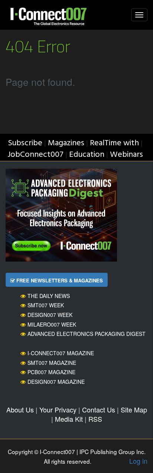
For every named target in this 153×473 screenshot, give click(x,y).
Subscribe (25, 143)
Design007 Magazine (56, 381)
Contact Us (98, 409)
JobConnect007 (35, 154)
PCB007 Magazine (51, 372)
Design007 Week (49, 314)
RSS (95, 419)
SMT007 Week (45, 305)
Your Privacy (57, 409)
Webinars (126, 154)
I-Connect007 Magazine (60, 353)
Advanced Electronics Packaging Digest (86, 333)
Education (86, 154)
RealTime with (114, 143)
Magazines (66, 143)
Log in (138, 461)
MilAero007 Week (51, 324)
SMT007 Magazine (51, 362)
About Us (20, 409)
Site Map (134, 409)
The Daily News (48, 295)
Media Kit (69, 419)
